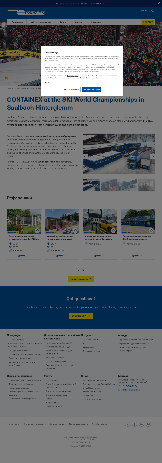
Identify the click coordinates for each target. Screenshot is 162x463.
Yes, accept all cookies (91, 89)
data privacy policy (73, 76)
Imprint (47, 82)
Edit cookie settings (71, 89)
